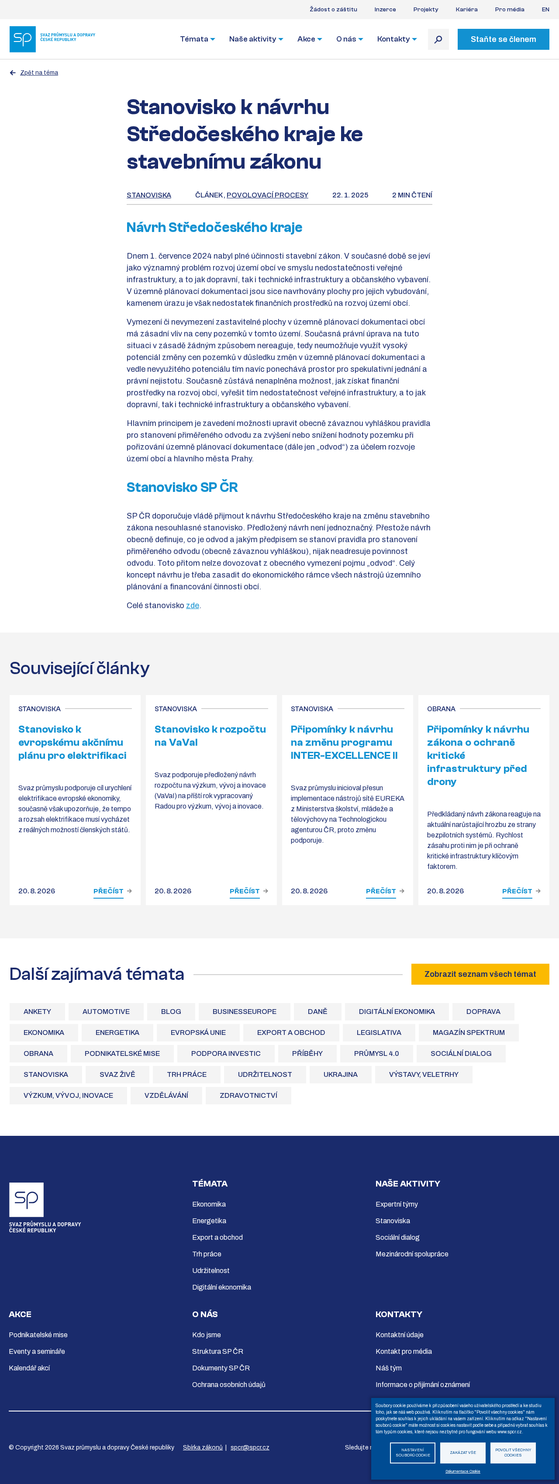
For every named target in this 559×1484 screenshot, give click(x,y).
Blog (171, 1011)
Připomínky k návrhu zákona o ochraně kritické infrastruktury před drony (478, 755)
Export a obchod (291, 1032)
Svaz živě (117, 1074)
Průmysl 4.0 (376, 1053)
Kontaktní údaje (400, 1335)
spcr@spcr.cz (250, 1447)
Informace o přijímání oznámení (423, 1384)
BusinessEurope (244, 1011)
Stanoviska (149, 195)
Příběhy (307, 1053)
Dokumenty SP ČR (221, 1368)
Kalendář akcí (29, 1368)
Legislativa (379, 1032)
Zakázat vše (463, 1453)
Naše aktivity (252, 39)
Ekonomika (44, 1032)
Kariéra (467, 9)
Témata (194, 39)
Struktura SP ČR (217, 1351)
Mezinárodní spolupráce (412, 1254)
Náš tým (389, 1368)
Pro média (509, 9)
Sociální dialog (461, 1053)
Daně (318, 1011)
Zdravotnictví (248, 1095)
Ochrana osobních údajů (229, 1384)
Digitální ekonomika (397, 1011)
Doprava (483, 1011)
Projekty (426, 9)
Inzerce (385, 9)
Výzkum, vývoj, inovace (68, 1095)
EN (545, 9)
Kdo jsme (206, 1335)
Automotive (106, 1011)
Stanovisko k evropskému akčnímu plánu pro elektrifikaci (72, 742)
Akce (306, 39)
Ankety (37, 1011)
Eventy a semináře (37, 1351)
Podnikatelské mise (122, 1053)
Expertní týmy (397, 1204)
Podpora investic (226, 1053)
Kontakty (393, 39)
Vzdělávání (166, 1095)
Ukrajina (341, 1074)
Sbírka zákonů (203, 1447)
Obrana (38, 1053)
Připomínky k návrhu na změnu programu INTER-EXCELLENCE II (344, 742)
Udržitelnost (265, 1074)
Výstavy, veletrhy (424, 1074)
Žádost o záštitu (333, 9)
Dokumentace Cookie (462, 1472)
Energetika (117, 1032)
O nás (346, 39)
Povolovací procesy (267, 195)
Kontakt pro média (404, 1351)
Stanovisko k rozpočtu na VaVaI (210, 735)
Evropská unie (198, 1032)
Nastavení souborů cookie (413, 1453)
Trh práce (187, 1074)
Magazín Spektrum (469, 1032)
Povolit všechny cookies (513, 1453)
